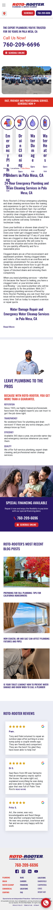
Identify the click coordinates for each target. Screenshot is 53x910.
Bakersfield (42, 881)
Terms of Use (28, 905)
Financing (24, 885)
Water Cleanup (8, 885)
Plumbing (6, 877)
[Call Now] (46, 903)
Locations (24, 888)
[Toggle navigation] (4, 5)
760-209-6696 (43, 13)
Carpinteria (42, 885)
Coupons (5, 892)
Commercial (7, 888)
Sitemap (36, 905)
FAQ (21, 892)
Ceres (40, 888)
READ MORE (21, 789)
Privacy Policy (17, 905)
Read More (8, 327)
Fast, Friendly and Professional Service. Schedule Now (26, 102)
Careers (23, 881)
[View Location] (4, 13)
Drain (4, 881)
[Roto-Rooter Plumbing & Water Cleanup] (28, 5)
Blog (22, 877)
